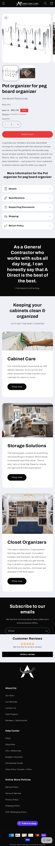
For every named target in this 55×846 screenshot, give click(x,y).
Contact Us (10, 708)
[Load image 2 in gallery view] (27, 73)
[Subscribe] (46, 631)
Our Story (9, 696)
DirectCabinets (23, 844)
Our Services (11, 702)
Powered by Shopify (37, 844)
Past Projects (11, 714)
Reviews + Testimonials (16, 721)
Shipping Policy (12, 806)
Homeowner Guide (14, 763)
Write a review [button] (27, 654)
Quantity (6, 119)
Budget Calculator (14, 757)
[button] (3, 3)
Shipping (5, 114)
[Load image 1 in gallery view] (10, 73)
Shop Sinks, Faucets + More (18, 769)
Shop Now (10, 745)
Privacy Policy (11, 800)
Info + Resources (13, 751)
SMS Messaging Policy (16, 812)
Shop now (17, 387)
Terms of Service (13, 793)
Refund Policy (11, 787)
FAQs (8, 738)
